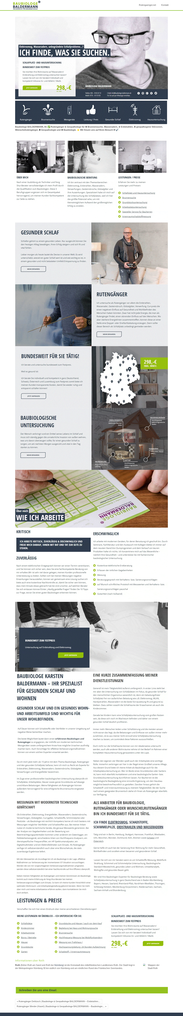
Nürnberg (58, 965)
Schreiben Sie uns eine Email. (38, 990)
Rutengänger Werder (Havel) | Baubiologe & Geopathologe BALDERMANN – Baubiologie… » (61, 1006)
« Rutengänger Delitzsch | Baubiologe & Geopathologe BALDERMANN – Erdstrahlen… (58, 1001)
